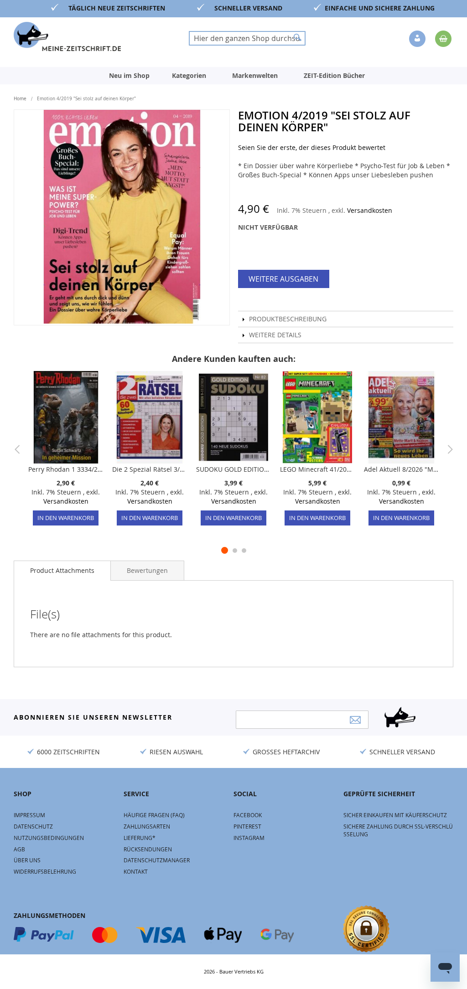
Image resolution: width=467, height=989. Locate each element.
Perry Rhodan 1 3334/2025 (65, 469)
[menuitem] (129, 75)
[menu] (233, 75)
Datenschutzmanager (157, 860)
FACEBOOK (248, 815)
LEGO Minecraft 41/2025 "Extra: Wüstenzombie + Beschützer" (317, 469)
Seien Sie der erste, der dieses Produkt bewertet (311, 147)
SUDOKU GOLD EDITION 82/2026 (233, 469)
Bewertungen (147, 570)
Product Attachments (62, 570)
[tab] (62, 571)
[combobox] (247, 38)
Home (20, 99)
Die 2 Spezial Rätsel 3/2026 (149, 469)
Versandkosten (369, 210)
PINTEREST (247, 826)
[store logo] (67, 36)
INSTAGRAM (249, 837)
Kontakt (136, 871)
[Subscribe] (355, 720)
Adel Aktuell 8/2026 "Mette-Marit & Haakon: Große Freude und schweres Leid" (401, 469)
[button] (418, 39)
